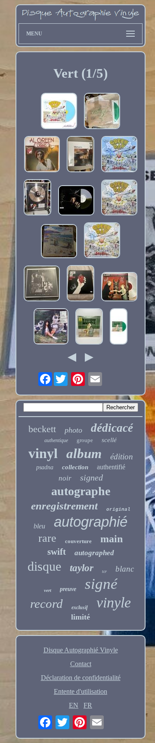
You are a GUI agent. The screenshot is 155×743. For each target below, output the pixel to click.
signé (101, 583)
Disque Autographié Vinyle (80, 650)
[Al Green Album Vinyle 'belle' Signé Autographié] (42, 155)
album (84, 453)
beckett (42, 429)
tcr (104, 571)
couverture (78, 541)
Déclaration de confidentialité (81, 677)
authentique (56, 440)
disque (44, 566)
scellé (109, 439)
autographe (80, 491)
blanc (124, 568)
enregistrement (64, 506)
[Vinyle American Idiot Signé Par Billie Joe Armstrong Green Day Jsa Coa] (80, 284)
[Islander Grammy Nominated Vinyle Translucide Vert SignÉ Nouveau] (119, 287)
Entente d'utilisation (80, 691)
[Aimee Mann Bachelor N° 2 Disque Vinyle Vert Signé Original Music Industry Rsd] (102, 111)
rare (47, 538)
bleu (39, 526)
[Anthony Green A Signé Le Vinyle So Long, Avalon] (59, 241)
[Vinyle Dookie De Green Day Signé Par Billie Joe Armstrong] (119, 155)
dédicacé (112, 427)
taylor (81, 568)
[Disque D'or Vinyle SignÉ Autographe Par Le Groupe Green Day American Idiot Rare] (37, 198)
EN (73, 705)
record (46, 603)
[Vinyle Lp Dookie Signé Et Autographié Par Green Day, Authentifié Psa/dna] (59, 111)
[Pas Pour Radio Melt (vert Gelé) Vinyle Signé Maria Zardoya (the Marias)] (76, 201)
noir (65, 478)
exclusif (79, 607)
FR (88, 705)
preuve (68, 589)
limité (80, 617)
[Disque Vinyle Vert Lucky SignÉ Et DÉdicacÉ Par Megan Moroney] (89, 327)
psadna (44, 467)
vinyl (43, 453)
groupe (85, 440)
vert (47, 590)
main (111, 538)
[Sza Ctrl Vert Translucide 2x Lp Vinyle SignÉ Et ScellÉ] (51, 327)
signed (91, 477)
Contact (80, 663)
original (118, 509)
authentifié (111, 467)
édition (121, 456)
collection (75, 467)
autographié (90, 522)
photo (73, 430)
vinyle (113, 602)
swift (56, 552)
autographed (94, 553)
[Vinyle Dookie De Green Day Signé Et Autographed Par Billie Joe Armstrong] (102, 241)
